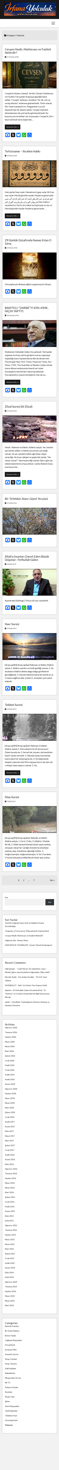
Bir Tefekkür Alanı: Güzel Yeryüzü (26, 498)
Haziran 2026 (10, 1037)
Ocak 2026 (9, 1060)
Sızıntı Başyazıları (12, 1406)
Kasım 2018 (10, 1084)
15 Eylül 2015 (11, 628)
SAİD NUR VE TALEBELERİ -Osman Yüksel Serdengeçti (28, 945)
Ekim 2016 (9, 1164)
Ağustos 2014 (11, 1282)
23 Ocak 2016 (12, 411)
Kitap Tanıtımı (11, 1364)
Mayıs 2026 (10, 1042)
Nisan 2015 (10, 1244)
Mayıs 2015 (10, 1239)
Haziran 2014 (10, 1291)
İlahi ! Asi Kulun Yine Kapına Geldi (32, 985)
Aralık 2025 (10, 1065)
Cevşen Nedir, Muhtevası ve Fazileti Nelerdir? (28, 51)
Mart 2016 (9, 1192)
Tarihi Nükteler (11, 1411)
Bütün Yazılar (10, 1335)
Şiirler (7, 1401)
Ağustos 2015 (11, 1225)
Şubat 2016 (10, 1197)
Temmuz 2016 (11, 1173)
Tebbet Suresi (14, 704)
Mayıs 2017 (10, 1136)
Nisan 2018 (10, 1103)
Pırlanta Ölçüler (11, 1387)
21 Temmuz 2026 (13, 57)
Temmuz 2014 (11, 1286)
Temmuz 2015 (11, 1230)
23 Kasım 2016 (12, 248)
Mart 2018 (9, 1107)
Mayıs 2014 (10, 1296)
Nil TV (7, 1382)
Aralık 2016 (10, 1155)
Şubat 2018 (10, 1112)
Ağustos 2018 (11, 1089)
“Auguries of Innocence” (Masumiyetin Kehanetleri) (27, 931)
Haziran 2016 (10, 1178)
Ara (6, 897)
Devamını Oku (13, 127)
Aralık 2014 (10, 1263)
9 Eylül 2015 (11, 801)
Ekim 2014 (9, 1272)
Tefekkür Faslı (11, 1415)
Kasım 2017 (10, 1126)
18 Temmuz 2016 (13, 315)
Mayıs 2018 (10, 1098)
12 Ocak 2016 (12, 503)
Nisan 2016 (10, 1188)
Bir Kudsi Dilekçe (12, 1331)
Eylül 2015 (9, 1220)
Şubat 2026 (10, 1056)
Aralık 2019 (10, 1074)
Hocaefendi (10, 1345)
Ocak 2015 (9, 1258)
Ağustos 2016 (11, 1169)
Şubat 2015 (10, 1253)
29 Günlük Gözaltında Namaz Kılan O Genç (28, 241)
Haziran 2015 (10, 1235)
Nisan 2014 (10, 1301)
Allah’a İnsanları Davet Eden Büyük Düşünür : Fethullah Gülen (27, 558)
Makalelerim (10, 1373)
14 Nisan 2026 (12, 156)
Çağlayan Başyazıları (13, 1340)
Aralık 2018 (10, 1079)
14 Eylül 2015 (11, 709)
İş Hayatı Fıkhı (11, 1349)
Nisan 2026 (10, 1046)
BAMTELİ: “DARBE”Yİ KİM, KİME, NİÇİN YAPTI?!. (26, 309)
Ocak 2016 (9, 1202)
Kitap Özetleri (11, 1359)
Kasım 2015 (10, 1211)
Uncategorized (11, 1420)
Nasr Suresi (12, 624)
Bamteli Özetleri (12, 1326)
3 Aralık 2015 (11, 564)
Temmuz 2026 (11, 1032)
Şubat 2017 (10, 1145)
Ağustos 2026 (11, 1027)
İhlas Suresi (12, 797)
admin (7, 1002)
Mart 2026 (9, 1051)
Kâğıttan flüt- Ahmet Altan (16, 940)
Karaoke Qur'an (11, 1354)
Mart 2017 (9, 1140)
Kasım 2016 (10, 1159)
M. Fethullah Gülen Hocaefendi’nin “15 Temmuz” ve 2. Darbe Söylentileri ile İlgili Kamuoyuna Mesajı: (27, 993)
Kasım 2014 (10, 1268)
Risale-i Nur (10, 1397)
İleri (52, 880)
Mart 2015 (9, 1249)
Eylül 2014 (9, 1277)
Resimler (8, 1392)
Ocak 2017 (9, 1150)
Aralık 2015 (10, 1206)
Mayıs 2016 (10, 1183)
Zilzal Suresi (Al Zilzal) (18, 406)
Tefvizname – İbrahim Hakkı (22, 151)
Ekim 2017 (9, 1131)
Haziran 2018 (10, 1093)
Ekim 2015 (9, 1216)
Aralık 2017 (10, 1122)
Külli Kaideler (10, 1368)
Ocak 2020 (9, 1070)
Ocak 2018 (9, 1117)
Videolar (9, 1425)
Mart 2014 (9, 1305)
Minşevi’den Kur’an (13, 1378)
